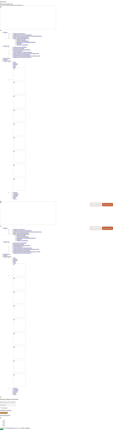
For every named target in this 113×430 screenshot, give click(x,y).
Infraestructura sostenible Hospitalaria (21, 49)
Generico (15, 63)
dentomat (15, 196)
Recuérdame (4, 408)
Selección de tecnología (18, 48)
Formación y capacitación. (19, 33)
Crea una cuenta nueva (5, 415)
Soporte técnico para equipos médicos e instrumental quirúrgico (27, 36)
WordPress (27, 428)
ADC (14, 62)
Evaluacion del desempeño (23, 41)
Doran (14, 67)
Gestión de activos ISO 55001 (20, 47)
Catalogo (5, 59)
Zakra (23, 428)
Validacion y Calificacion (22, 44)
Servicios (5, 32)
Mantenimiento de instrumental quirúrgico (26, 42)
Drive (14, 65)
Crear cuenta (95, 204)
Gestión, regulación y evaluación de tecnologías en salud (26, 53)
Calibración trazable (21, 39)
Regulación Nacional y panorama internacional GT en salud (26, 55)
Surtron (15, 198)
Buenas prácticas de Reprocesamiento (21, 54)
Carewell (15, 192)
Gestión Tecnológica (18, 51)
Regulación (19, 43)
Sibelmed (15, 64)
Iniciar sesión (107, 204)
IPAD (14, 197)
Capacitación (6, 46)
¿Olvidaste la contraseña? (5, 410)
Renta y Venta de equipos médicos (21, 37)
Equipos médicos (7, 60)
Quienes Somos (6, 58)
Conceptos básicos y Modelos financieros (22, 52)
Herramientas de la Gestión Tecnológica (22, 57)
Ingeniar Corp (3, 1)
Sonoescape (16, 193)
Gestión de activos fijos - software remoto (22, 34)
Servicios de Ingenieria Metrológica (21, 38)
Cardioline (15, 195)
